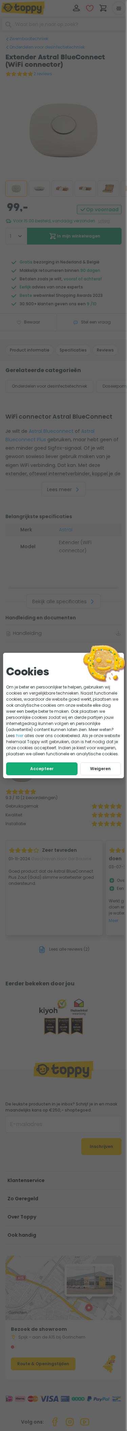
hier (19, 735)
